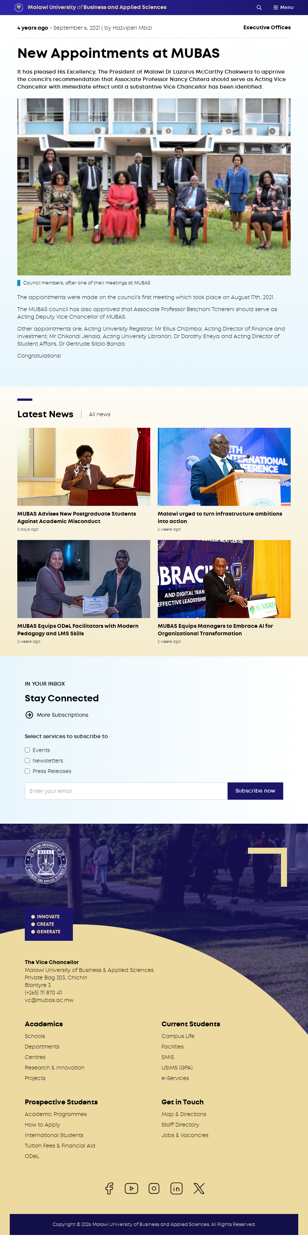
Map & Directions (184, 1114)
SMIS (168, 1057)
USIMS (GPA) (177, 1067)
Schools (35, 1036)
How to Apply (42, 1124)
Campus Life (178, 1036)
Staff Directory (180, 1124)
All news (99, 414)
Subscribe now (255, 790)
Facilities (173, 1046)
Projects (35, 1078)
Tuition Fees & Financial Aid (60, 1145)
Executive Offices (267, 27)
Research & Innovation (55, 1067)
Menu (287, 8)
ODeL (32, 1156)
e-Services (175, 1078)
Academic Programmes (56, 1114)
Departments (42, 1046)
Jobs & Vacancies (185, 1135)
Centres (35, 1057)
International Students (54, 1135)
